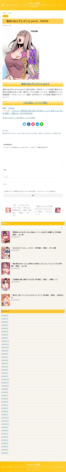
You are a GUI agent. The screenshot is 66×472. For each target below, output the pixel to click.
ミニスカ (46, 111)
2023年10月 (5, 424)
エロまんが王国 (34, 3)
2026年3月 (4, 331)
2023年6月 (4, 437)
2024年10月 (5, 386)
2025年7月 (4, 357)
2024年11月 (5, 382)
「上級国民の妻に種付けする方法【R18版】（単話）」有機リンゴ (34, 279)
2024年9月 (4, 389)
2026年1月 (4, 338)
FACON (11, 108)
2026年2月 (4, 335)
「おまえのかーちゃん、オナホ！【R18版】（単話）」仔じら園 (33, 248)
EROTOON (28, 113)
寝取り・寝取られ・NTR (14, 113)
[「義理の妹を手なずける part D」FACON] (37, 124)
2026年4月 (4, 328)
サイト (5, 184)
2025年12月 (5, 341)
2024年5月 (4, 402)
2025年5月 (4, 363)
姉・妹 (31, 133)
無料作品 (24, 111)
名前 (5, 170)
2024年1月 (4, 414)
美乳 (34, 111)
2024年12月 (5, 379)
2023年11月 (5, 421)
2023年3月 (4, 446)
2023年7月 (4, 434)
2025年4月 (4, 366)
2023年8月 (4, 430)
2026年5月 (4, 325)
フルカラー (16, 111)
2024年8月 (4, 392)
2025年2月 (4, 373)
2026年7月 (4, 319)
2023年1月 (4, 453)
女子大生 (39, 111)
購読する (6, 223)
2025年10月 (5, 347)
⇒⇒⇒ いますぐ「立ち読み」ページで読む (19, 118)
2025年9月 (4, 350)
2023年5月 (4, 440)
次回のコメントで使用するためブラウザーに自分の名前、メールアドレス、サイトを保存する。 (31, 191)
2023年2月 (4, 450)
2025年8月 (4, 354)
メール (5, 177)
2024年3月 (4, 408)
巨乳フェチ (55, 111)
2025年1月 (4, 376)
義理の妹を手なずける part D (35, 84)
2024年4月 (4, 405)
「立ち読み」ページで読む (35, 102)
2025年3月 (4, 370)
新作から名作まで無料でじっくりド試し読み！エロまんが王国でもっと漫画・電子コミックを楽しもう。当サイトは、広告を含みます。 (33, 467)
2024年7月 (4, 395)
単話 (30, 111)
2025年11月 (5, 344)
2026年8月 (4, 315)
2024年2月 (4, 411)
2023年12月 (5, 418)
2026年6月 (4, 322)
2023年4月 (4, 443)
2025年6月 (4, 360)
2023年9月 (4, 427)
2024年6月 (4, 398)
